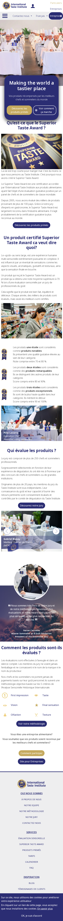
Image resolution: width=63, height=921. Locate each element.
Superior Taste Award (31, 844)
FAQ (31, 867)
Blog (31, 883)
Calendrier (31, 861)
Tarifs (31, 856)
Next (56, 532)
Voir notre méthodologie (31, 723)
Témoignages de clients (31, 889)
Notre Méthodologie (31, 811)
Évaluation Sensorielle (31, 838)
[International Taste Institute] (14, 6)
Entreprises (56, 8)
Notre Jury (31, 817)
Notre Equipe (31, 805)
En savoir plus (45, 908)
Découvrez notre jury (31, 505)
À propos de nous (31, 799)
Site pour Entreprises (31, 761)
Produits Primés (31, 850)
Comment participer (31, 753)
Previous (7, 532)
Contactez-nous (21, 16)
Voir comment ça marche (46, 110)
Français (40, 16)
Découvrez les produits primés (19, 110)
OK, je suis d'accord (31, 915)
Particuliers (56, 3)
